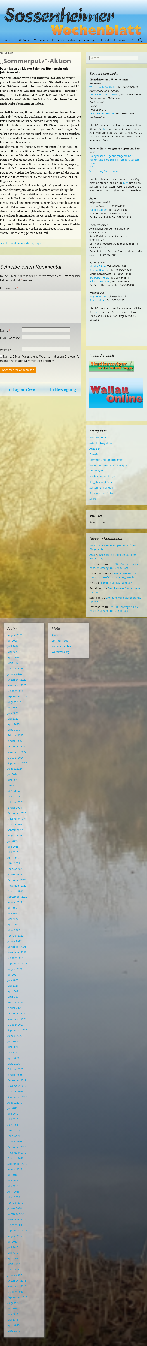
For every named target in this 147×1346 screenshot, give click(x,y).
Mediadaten (41, 40)
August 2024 (14, 768)
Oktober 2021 (15, 958)
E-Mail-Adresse (10, 340)
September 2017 (17, 1230)
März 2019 (13, 1130)
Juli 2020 (12, 1041)
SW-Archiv (24, 40)
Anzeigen (95, 448)
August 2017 (14, 1236)
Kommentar (9, 288)
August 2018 (14, 1169)
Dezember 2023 (16, 813)
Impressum (121, 40)
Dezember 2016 (16, 1280)
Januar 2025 (14, 741)
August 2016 (14, 1303)
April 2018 (13, 1191)
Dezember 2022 (16, 880)
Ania (92, 545)
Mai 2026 (12, 652)
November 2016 (16, 1286)
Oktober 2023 (15, 824)
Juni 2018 (12, 1180)
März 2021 (13, 997)
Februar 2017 (15, 1269)
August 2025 (14, 702)
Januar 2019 (14, 1141)
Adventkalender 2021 (102, 437)
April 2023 (13, 857)
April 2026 (13, 657)
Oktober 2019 (15, 1091)
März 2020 (13, 1063)
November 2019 (16, 1086)
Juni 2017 (12, 1247)
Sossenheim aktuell (101, 487)
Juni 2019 (12, 1113)
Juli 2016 (12, 1308)
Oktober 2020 (15, 1024)
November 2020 (16, 1019)
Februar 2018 (15, 1202)
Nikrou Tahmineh (99, 281)
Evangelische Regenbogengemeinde (111, 156)
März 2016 (13, 1330)
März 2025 (13, 729)
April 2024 (13, 791)
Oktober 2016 (15, 1291)
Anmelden (58, 635)
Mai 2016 (12, 1319)
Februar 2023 (15, 869)
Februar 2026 (15, 668)
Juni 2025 (12, 713)
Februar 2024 (15, 802)
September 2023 (17, 830)
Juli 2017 (12, 1241)
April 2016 (13, 1325)
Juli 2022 (12, 907)
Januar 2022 (14, 941)
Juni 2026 (12, 646)
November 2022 (16, 885)
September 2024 (17, 763)
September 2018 (17, 1163)
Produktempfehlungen (103, 476)
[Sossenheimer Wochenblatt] (73, 20)
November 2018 (16, 1152)
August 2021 (14, 969)
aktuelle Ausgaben (100, 443)
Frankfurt (95, 454)
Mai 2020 (12, 1052)
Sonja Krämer (97, 300)
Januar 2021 (14, 1008)
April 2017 (13, 1258)
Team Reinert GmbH (101, 113)
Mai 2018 (12, 1186)
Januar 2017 (14, 1275)
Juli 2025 (12, 707)
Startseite (8, 40)
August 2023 (14, 835)
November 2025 (16, 685)
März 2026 (13, 663)
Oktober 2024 (15, 757)
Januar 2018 (14, 1208)
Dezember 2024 (16, 746)
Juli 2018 (12, 1175)
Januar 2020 (14, 1074)
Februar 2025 (15, 735)
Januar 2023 (14, 874)
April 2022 (13, 924)
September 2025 (17, 696)
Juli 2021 (12, 974)
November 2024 (16, 752)
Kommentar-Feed (62, 646)
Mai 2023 (12, 852)
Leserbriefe (96, 471)
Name (5, 330)
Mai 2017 (12, 1252)
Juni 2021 (12, 980)
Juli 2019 (12, 1108)
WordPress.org (60, 652)
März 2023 (13, 863)
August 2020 (14, 1035)
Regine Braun (97, 296)
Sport (92, 498)
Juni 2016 (12, 1314)
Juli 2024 (12, 774)
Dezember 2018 (16, 1147)
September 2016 (17, 1297)
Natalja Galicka (98, 209)
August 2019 (14, 1102)
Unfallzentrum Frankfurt (104, 94)
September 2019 (17, 1097)
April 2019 (13, 1124)
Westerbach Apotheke (102, 87)
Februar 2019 (15, 1136)
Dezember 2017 (16, 1214)
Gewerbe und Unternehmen (106, 459)
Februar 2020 (15, 1069)
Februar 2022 (15, 935)
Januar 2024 (14, 807)
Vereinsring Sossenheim (103, 171)
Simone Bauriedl (99, 270)
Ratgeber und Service (102, 482)
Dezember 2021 (16, 946)
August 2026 (14, 635)
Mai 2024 (12, 785)
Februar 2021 (15, 1002)
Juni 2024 (12, 780)
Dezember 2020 (16, 1013)
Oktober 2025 (15, 690)
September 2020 (17, 1030)
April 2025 (13, 724)
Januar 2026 (14, 674)
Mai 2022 (12, 919)
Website (5, 350)
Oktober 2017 (15, 1225)
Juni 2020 (12, 1047)
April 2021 (13, 991)
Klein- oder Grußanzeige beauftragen (75, 40)
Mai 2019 (12, 1119)
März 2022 (13, 930)
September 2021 (17, 963)
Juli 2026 (12, 640)
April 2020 (13, 1058)
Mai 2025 (12, 718)
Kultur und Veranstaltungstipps (22, 243)
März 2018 (13, 1197)
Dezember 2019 (16, 1080)
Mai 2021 (12, 985)
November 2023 (16, 818)
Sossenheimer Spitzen (102, 493)
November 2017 (16, 1219)
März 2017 (13, 1264)
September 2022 (17, 896)
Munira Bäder (97, 266)
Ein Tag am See (17, 389)
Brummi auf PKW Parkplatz (116, 582)
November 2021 (16, 952)
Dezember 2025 (16, 679)
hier (105, 129)
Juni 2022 (12, 913)
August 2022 (14, 902)
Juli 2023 (12, 841)
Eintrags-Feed (60, 640)
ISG (91, 167)
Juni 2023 (12, 846)
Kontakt (106, 40)
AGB (134, 40)
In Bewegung (65, 389)
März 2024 (13, 796)
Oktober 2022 (15, 891)
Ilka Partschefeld (99, 277)
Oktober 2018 (15, 1158)
